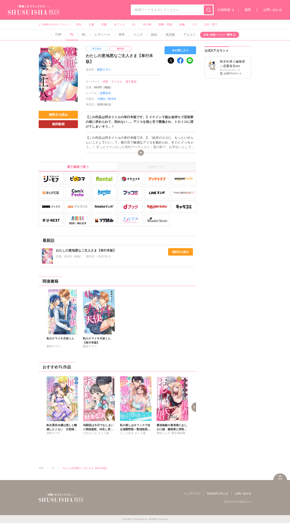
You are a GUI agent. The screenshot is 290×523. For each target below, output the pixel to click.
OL (134, 24)
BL (84, 34)
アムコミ (189, 34)
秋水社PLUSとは (217, 493)
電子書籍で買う (78, 166)
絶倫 (182, 24)
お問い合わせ (272, 9)
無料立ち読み (180, 251)
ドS (194, 24)
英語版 (170, 34)
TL (72, 34)
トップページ (192, 493)
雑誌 (154, 34)
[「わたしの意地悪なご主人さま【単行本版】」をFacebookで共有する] (180, 60)
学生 (78, 24)
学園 (104, 24)
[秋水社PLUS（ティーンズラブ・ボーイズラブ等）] (33, 12)
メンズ (138, 34)
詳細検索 (224, 9)
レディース (102, 34)
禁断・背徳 (165, 24)
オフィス (119, 24)
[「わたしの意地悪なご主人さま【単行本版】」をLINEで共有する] (190, 60)
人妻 (91, 24)
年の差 (147, 24)
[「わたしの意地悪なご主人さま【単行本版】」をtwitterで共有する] (171, 60)
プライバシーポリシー (237, 501)
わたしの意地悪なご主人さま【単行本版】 (85, 468)
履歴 (248, 9)
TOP (58, 34)
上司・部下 (210, 24)
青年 (122, 34)
